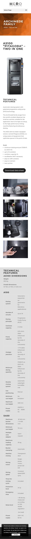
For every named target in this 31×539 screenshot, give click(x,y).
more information (22, 532)
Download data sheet (14, 170)
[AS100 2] (15, 216)
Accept (16, 534)
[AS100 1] (15, 196)
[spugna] (15, 257)
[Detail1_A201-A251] (15, 237)
